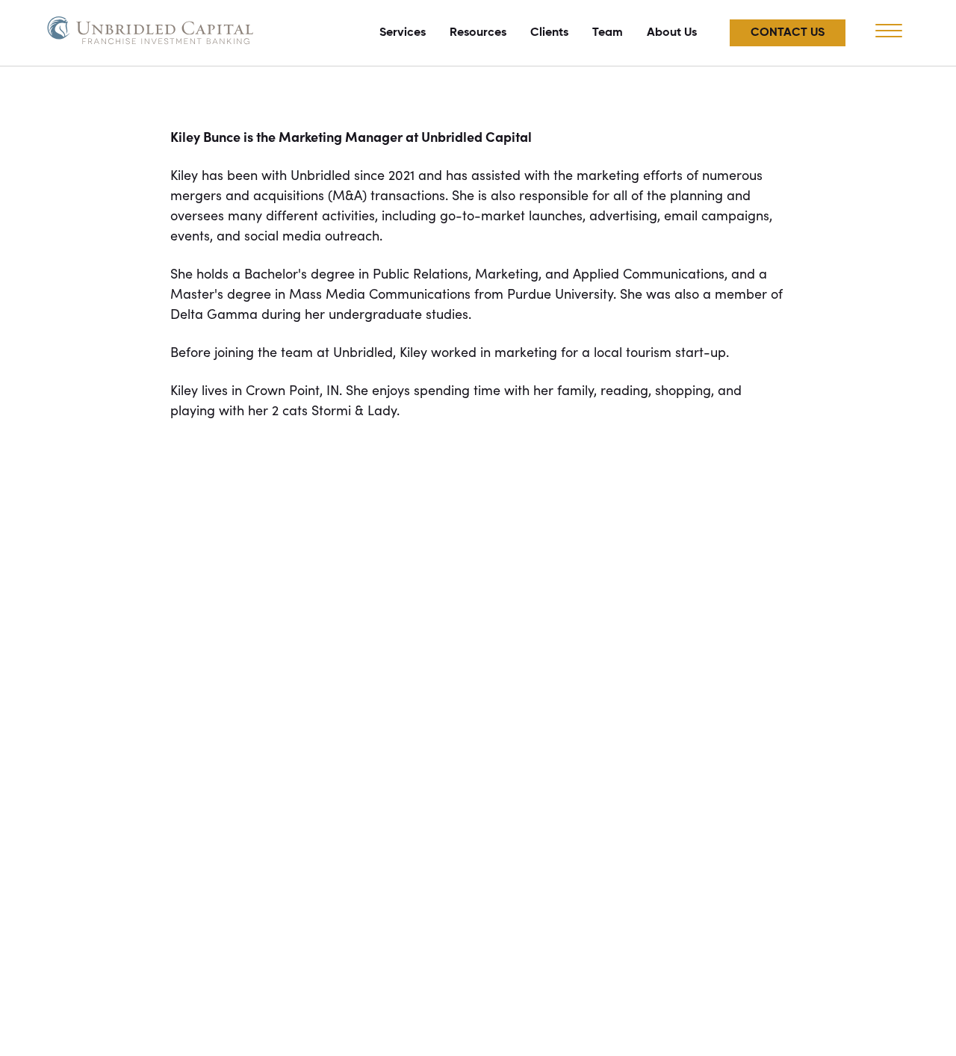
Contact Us (788, 33)
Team (607, 33)
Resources (478, 33)
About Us (672, 33)
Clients (549, 33)
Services (402, 33)
